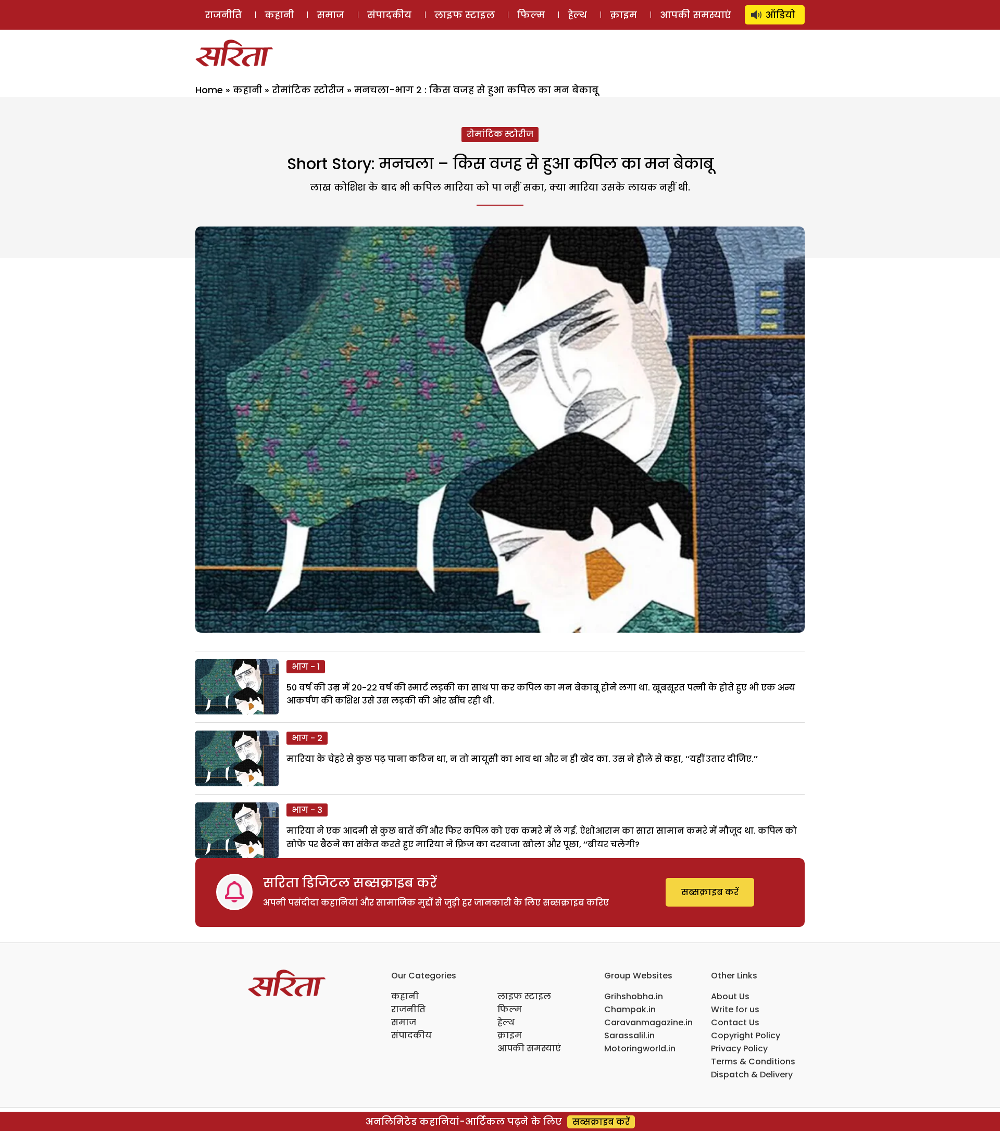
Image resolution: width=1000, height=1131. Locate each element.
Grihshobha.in (633, 996)
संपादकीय (389, 14)
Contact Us (735, 1022)
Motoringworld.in (640, 1048)
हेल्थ (577, 14)
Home (209, 89)
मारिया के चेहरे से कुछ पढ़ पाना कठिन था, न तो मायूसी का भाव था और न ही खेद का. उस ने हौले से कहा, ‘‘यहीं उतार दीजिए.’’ (522, 759)
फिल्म (531, 14)
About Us (730, 996)
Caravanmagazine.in (648, 1022)
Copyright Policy (745, 1035)
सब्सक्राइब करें (710, 892)
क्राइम (623, 14)
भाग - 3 (307, 810)
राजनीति (223, 14)
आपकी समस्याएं (695, 14)
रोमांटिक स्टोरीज (308, 89)
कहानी (279, 14)
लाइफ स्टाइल (464, 14)
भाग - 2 (307, 738)
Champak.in (630, 1009)
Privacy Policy (739, 1048)
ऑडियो (780, 14)
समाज (330, 14)
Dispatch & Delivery (752, 1074)
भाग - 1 (306, 667)
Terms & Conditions (753, 1061)
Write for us (735, 1009)
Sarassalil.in (629, 1035)
